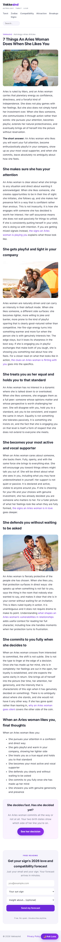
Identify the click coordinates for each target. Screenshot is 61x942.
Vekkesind (7, 34)
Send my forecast (30, 908)
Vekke (15, 6)
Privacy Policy (33, 936)
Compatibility (27, 13)
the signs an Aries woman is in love (32, 508)
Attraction (41, 13)
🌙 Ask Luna (49, 936)
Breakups (54, 13)
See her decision (30, 831)
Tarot (5, 13)
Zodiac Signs (14, 15)
